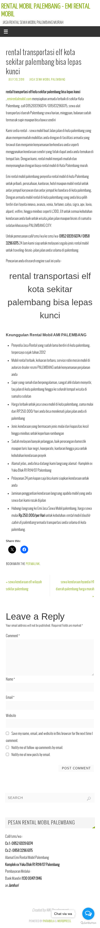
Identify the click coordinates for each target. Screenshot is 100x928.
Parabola (49, 921)
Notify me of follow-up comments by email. (37, 748)
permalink (33, 564)
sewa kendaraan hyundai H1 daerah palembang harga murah (75, 589)
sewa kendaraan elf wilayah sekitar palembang (24, 585)
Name (10, 679)
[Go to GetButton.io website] (88, 923)
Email (10, 697)
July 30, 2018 (16, 79)
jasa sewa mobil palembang (47, 79)
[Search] (88, 798)
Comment (13, 636)
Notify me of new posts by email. (30, 755)
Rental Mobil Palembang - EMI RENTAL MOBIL (45, 10)
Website (11, 716)
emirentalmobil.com (19, 99)
